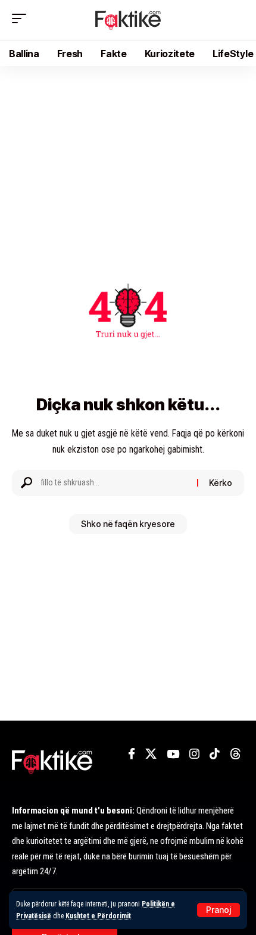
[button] (218, 910)
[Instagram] (194, 753)
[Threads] (235, 753)
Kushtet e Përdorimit (98, 916)
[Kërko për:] (114, 483)
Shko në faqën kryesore (128, 524)
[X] (151, 753)
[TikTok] (215, 753)
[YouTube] (173, 753)
